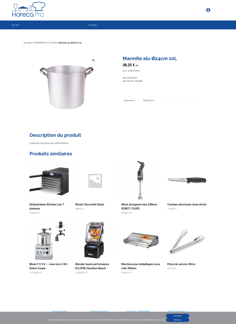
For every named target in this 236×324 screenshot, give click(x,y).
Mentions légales (59, 311)
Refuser (177, 320)
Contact (92, 25)
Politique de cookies (176, 311)
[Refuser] (232, 317)
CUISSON (52, 43)
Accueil (15, 25)
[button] (93, 60)
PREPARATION (40, 43)
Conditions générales (98, 311)
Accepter (178, 316)
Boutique (28, 43)
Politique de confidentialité (137, 311)
